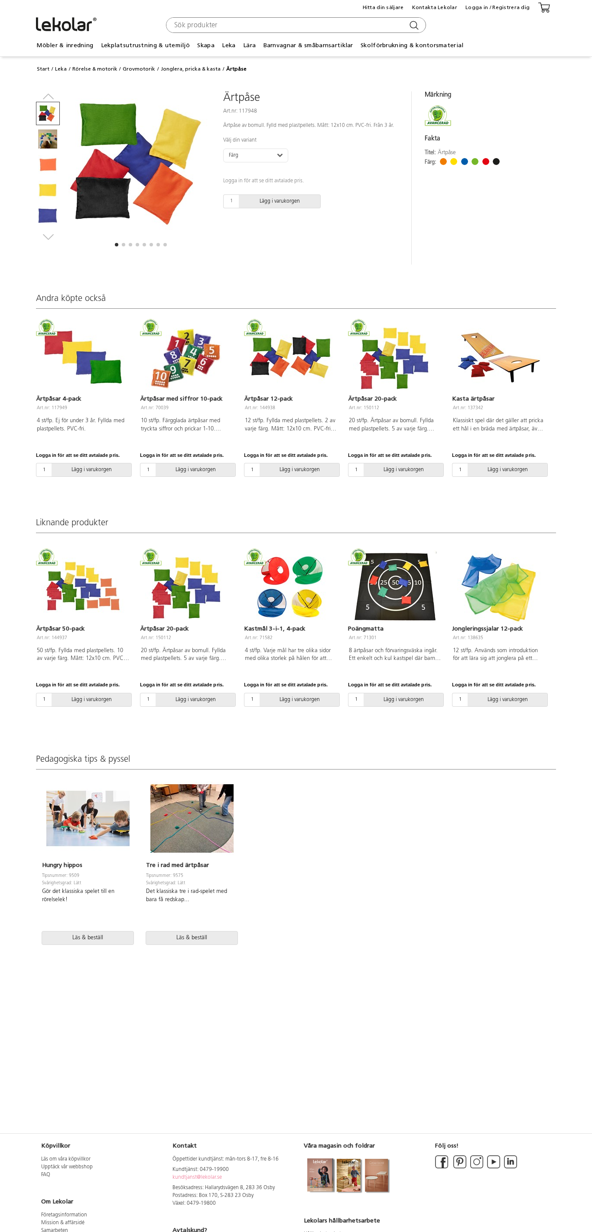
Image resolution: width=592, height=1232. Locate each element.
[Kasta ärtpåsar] (499, 357)
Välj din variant (240, 140)
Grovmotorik (139, 69)
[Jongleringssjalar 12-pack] (499, 587)
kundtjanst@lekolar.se (197, 1177)
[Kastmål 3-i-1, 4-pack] (291, 587)
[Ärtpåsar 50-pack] (83, 587)
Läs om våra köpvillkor (66, 1159)
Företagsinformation (64, 1215)
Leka (61, 69)
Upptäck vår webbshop (67, 1167)
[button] (116, 244)
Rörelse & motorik (94, 69)
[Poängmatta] (395, 587)
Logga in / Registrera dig (497, 7)
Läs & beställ (87, 938)
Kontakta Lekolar (434, 7)
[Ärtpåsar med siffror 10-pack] (187, 357)
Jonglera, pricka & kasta (191, 69)
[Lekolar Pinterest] (459, 1167)
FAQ (45, 1174)
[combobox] (294, 25)
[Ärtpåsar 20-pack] (395, 357)
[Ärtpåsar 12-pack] (291, 357)
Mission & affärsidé (63, 1223)
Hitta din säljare (383, 7)
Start (43, 69)
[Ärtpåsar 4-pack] (83, 357)
